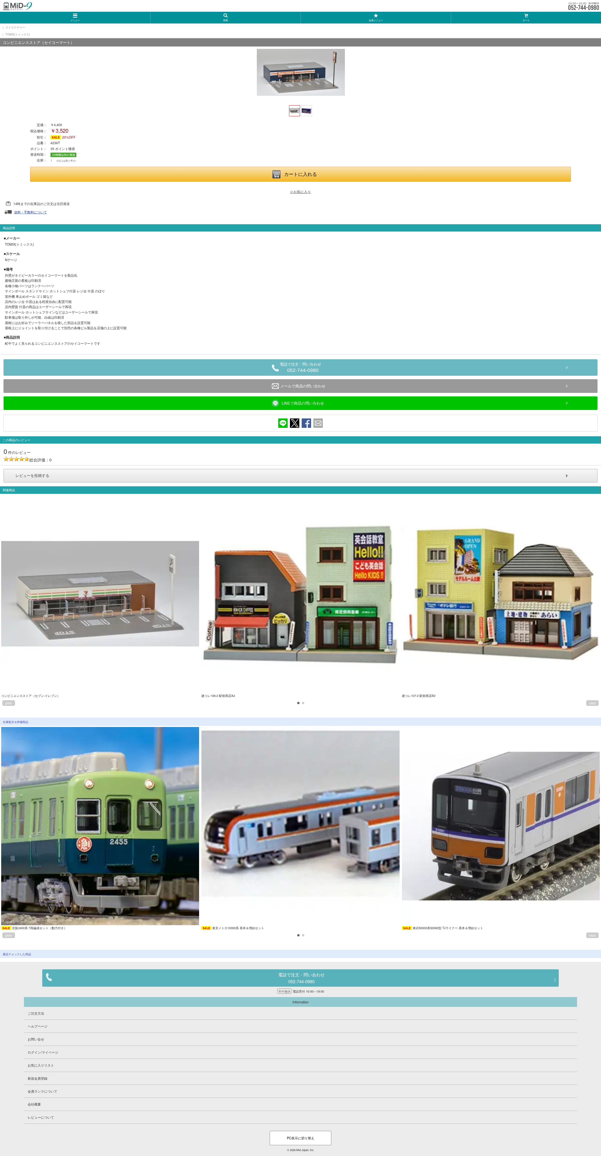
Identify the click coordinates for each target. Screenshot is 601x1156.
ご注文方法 (36, 1013)
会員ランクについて (42, 1091)
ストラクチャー (15, 27)
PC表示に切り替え (300, 1138)
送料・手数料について (30, 212)
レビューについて (41, 1117)
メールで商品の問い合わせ (302, 386)
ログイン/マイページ (43, 1052)
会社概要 (34, 1104)
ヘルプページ (37, 1026)
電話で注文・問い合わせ (300, 367)
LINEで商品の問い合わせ (303, 403)
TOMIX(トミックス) (17, 34)
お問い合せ (36, 1039)
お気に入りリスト (41, 1065)
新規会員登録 (37, 1078)
